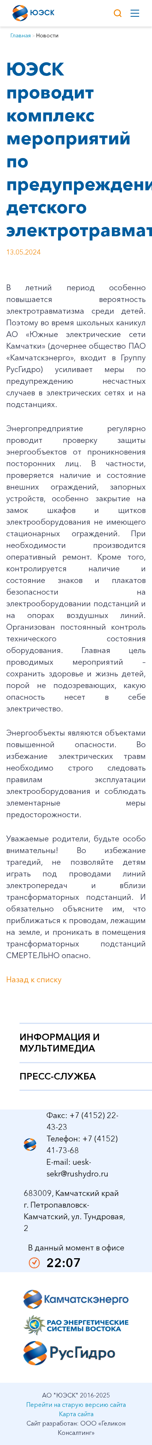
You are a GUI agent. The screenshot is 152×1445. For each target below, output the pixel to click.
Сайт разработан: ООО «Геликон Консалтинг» (76, 1427)
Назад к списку (34, 979)
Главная (21, 35)
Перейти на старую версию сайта (76, 1404)
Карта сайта (76, 1414)
